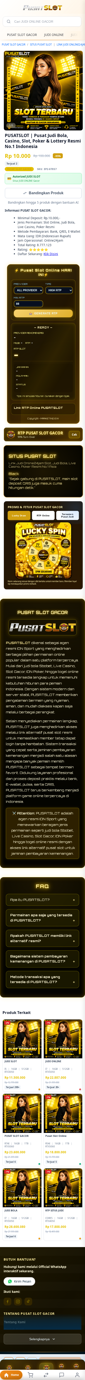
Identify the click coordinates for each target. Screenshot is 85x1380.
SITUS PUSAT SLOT (41, 44)
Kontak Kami (14, 1330)
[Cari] (9, 21)
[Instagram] (18, 1302)
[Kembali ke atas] (76, 1358)
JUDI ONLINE (54, 34)
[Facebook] (7, 1302)
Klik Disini (51, 254)
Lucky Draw (19, 516)
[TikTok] (28, 1302)
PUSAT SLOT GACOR (22, 34)
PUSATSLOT (18, 643)
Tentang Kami (14, 1323)
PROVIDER (21, 284)
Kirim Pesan (22, 1282)
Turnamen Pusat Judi (67, 515)
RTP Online (43, 516)
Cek (74, 435)
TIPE (48, 284)
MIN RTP (19, 298)
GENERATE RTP (43, 313)
